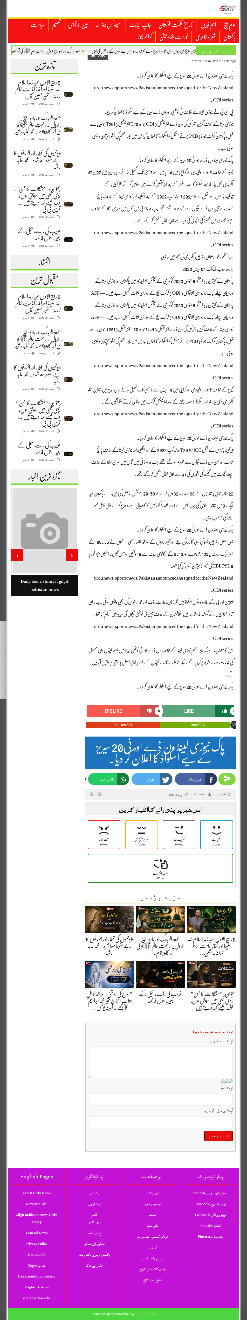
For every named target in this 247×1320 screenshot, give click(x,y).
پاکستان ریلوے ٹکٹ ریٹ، (94, 1254)
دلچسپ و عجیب (152, 1203)
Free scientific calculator (37, 1276)
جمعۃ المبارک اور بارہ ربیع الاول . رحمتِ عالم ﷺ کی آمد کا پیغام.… (160, 946)
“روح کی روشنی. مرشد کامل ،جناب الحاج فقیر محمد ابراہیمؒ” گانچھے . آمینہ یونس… (109, 1001)
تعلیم (56, 24)
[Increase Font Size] (99, 794)
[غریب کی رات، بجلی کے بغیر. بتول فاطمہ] (68, 240)
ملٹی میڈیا (152, 1225)
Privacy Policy (37, 1243)
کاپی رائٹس (152, 1193)
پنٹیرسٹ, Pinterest (210, 1236)
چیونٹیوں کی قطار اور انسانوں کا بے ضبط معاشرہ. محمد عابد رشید (37, 160)
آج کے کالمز (94, 1232)
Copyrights (36, 1265)
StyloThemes (146, 1314)
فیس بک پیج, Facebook (210, 1203)
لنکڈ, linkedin (210, 1225)
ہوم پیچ (230, 24)
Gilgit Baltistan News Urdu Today (36, 1218)
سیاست (38, 24)
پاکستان (229, 37)
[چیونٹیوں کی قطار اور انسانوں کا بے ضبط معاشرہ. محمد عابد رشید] (68, 165)
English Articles (37, 1287)
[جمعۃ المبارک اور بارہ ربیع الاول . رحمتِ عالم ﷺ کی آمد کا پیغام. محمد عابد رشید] (68, 130)
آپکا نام (227, 1088)
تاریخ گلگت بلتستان (175, 24)
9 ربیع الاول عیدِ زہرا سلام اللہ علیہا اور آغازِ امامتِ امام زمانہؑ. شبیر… (211, 946)
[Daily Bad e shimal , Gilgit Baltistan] (45, 543)
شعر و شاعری (205, 37)
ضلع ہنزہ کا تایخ (152, 1280)
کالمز (94, 1214)
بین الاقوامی (78, 24)
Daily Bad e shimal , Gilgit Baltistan (44, 611)
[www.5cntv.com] (227, 9)
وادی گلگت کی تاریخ (152, 1269)
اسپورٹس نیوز (111, 24)
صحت (152, 1214)
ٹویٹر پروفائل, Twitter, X (210, 1214)
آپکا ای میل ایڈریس (218, 1111)
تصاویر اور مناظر (94, 1243)
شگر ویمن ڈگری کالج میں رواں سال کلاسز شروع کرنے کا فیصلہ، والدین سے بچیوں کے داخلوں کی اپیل (170, 51)
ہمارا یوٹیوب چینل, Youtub (210, 1193)
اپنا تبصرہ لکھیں (221, 1041)
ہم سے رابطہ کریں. (152, 1258)
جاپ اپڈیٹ (140, 24)
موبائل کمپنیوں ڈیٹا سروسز (152, 1236)
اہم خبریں (208, 24)
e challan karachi (36, 1298)
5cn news (200, 794)
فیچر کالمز (95, 1222)
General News (37, 1232)
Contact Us (36, 1254)
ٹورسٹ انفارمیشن (173, 37)
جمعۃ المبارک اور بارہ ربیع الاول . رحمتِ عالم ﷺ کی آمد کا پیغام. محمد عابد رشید (57, 51)
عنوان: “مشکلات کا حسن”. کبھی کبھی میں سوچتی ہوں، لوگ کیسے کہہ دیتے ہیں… (211, 1001)
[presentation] (72, 555)
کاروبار (152, 1247)
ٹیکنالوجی (94, 1203)
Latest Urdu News (37, 1193)
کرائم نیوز (145, 37)
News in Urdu (37, 1203)
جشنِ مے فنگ (94, 1265)
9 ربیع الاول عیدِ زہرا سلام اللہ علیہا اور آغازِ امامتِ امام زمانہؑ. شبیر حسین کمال (38, 89)
